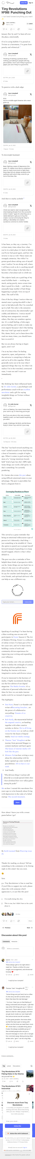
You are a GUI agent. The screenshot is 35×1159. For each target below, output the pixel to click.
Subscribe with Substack (19, 1133)
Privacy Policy (24, 1142)
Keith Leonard (9, 851)
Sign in (31, 3)
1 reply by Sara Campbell (15, 980)
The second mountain (16, 796)
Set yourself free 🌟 (8, 1076)
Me (3, 788)
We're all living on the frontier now (18, 729)
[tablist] (10, 941)
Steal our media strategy (20, 736)
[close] (29, 1094)
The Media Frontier (17, 686)
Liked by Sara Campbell (14, 962)
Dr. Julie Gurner (10, 386)
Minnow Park (10, 755)
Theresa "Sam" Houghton (15, 740)
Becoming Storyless (19, 707)
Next (28, 928)
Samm (8, 960)
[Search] (31, 1066)
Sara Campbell (10, 22)
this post (22, 475)
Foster (15, 637)
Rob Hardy (9, 719)
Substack (8, 1155)
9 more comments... (8, 1056)
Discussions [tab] (16, 1066)
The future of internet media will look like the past (18, 750)
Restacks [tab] (14, 941)
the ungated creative (13, 722)
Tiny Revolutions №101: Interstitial (11, 1087)
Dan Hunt (9, 704)
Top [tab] (4, 1066)
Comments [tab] (6, 941)
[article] (17, 1076)
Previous (7, 928)
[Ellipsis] (32, 959)
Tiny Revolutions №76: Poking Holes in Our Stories (13, 1073)
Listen (31, 24)
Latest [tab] (9, 1066)
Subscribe (24, 3)
